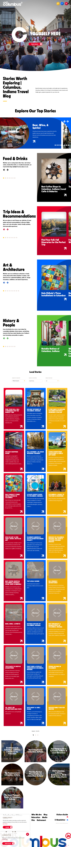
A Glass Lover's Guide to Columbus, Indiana (35, 495)
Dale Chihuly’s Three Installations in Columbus (12, 496)
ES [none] (68, 845)
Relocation (35, 817)
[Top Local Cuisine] (35, 570)
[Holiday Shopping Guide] (13, 440)
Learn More (5, 824)
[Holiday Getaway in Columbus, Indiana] (35, 398)
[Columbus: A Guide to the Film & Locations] (57, 483)
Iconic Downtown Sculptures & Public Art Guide (56, 453)
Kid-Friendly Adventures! (53, 582)
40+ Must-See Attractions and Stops (13, 708)
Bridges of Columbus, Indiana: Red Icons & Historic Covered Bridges (56, 539)
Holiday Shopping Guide (11, 452)
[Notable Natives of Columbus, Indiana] (35, 612)
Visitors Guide (62, 814)
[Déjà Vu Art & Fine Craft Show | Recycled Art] (13, 525)
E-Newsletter (60, 820)
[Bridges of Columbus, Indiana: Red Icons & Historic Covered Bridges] (57, 525)
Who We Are (36, 814)
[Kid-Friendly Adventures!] (57, 570)
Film (33, 820)
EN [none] (65, 845)
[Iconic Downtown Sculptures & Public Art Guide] (57, 440)
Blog (45, 814)
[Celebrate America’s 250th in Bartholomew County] (35, 525)
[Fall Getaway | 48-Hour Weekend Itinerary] (35, 440)
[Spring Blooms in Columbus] (57, 655)
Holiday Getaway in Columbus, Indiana (34, 410)
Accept (7, 827)
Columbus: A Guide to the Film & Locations (56, 495)
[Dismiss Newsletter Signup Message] (27, 834)
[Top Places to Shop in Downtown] (13, 655)
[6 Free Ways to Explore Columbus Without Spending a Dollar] (57, 398)
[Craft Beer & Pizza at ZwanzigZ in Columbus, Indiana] (35, 655)
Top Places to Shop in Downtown (13, 667)
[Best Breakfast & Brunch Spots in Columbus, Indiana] (57, 612)
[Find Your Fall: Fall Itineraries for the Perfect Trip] (13, 398)
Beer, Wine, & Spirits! (12, 624)
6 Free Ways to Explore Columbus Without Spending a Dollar (57, 411)
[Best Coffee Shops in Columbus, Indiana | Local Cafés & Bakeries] (13, 570)
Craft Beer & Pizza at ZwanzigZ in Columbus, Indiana (35, 668)
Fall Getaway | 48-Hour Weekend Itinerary (35, 452)
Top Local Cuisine (33, 581)
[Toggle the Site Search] (62, 3)
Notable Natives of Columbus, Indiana (34, 624)
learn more (34, 44)
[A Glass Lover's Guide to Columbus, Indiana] (35, 483)
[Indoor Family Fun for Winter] (57, 696)
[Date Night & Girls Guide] (35, 696)
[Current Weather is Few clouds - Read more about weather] (58, 3)
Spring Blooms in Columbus (55, 667)
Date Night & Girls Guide (33, 708)
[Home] (12, 3)
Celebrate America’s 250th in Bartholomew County (35, 538)
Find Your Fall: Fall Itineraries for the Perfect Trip (12, 411)
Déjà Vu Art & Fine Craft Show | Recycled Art (13, 538)
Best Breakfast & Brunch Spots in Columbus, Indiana (55, 625)
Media (44, 817)
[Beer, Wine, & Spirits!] (13, 612)
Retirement (41, 820)
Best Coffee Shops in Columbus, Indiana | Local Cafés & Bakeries (13, 582)
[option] (68, 845)
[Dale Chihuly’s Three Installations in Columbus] (13, 483)
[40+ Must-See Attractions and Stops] (13, 696)
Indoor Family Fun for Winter (57, 708)
